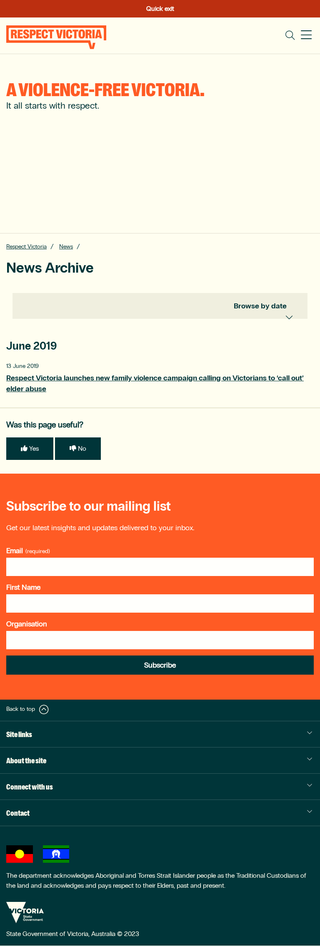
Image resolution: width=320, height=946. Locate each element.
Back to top (20, 709)
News (66, 246)
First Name (23, 587)
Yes (34, 448)
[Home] (56, 37)
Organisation (26, 623)
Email (14, 550)
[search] (290, 35)
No (82, 448)
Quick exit (160, 8)
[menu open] (306, 35)
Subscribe (160, 665)
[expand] (294, 315)
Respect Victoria (26, 246)
